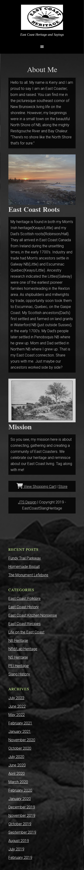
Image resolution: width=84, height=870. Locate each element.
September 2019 (22, 832)
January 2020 (19, 799)
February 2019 (20, 857)
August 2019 (18, 841)
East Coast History (23, 607)
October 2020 (19, 748)
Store (62, 486)
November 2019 (21, 815)
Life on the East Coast (26, 632)
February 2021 (20, 723)
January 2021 (19, 731)
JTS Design (27, 502)
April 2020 (16, 773)
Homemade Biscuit (24, 566)
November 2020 (21, 740)
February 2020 (20, 790)
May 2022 (16, 715)
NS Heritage (18, 657)
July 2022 (16, 698)
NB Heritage (18, 640)
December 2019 (21, 807)
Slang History (19, 674)
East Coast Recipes (24, 624)
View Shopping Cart (39, 486)
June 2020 (17, 765)
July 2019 (16, 849)
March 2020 (18, 782)
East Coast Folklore (24, 598)
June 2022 (17, 706)
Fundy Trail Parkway (24, 558)
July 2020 (16, 757)
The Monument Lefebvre (28, 575)
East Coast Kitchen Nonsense (32, 615)
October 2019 (19, 824)
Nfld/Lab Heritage (22, 649)
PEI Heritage (18, 666)
